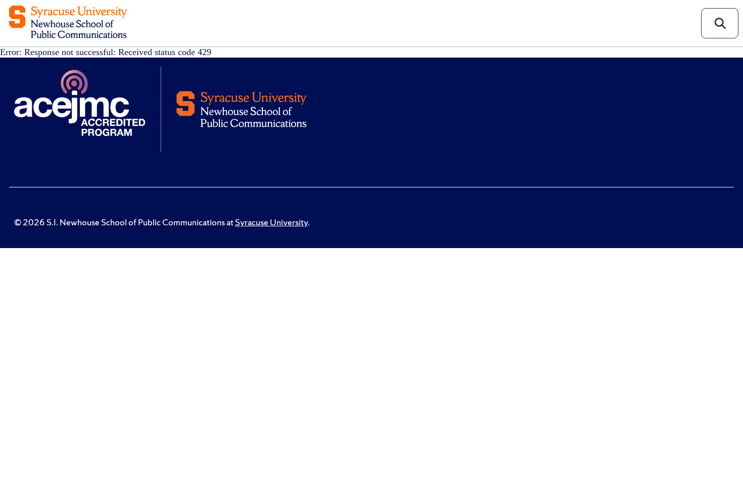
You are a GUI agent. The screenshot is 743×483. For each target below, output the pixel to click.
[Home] (68, 23)
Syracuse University (271, 222)
